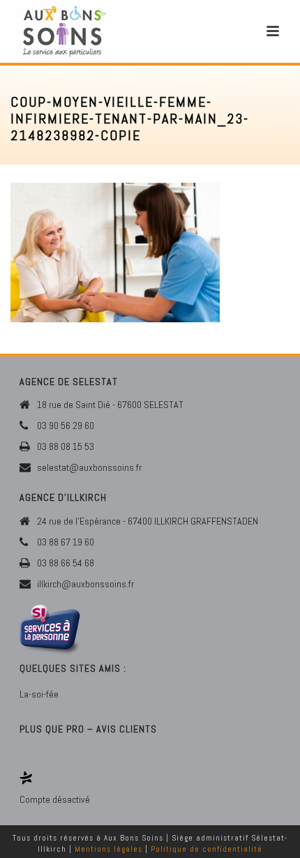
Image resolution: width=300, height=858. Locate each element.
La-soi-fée (39, 694)
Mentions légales (108, 849)
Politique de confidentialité (206, 849)
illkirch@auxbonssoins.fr (85, 584)
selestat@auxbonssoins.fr (89, 467)
